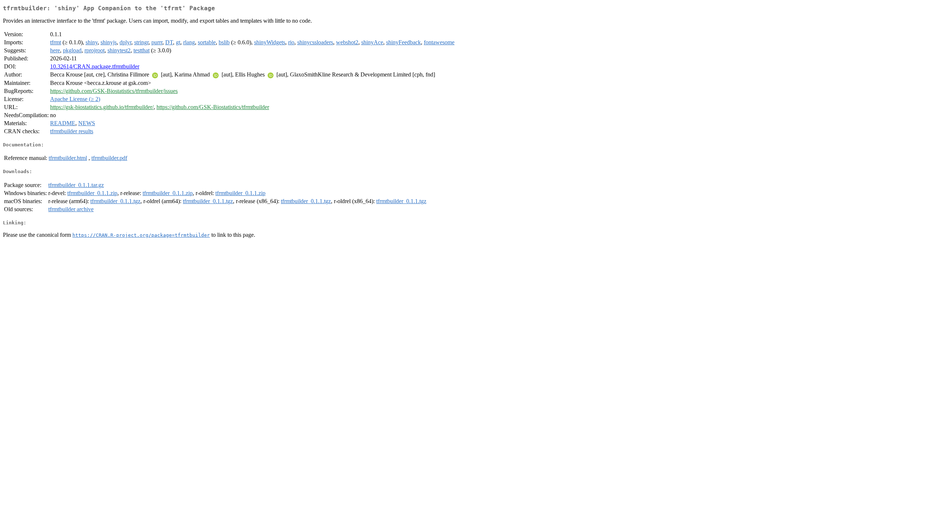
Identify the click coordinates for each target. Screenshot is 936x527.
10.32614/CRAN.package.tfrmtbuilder (94, 66)
